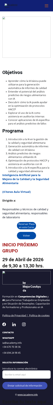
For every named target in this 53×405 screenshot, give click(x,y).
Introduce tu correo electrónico (19, 368)
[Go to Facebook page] (4, 324)
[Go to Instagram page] (24, 324)
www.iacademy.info (28, 394)
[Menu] (46, 5)
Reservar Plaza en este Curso (26, 225)
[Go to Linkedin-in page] (14, 324)
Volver (26, 235)
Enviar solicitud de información (25, 385)
